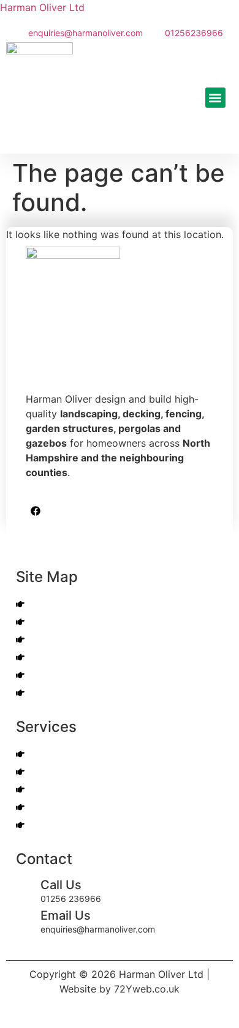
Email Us (65, 915)
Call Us (61, 884)
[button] (215, 98)
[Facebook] (35, 511)
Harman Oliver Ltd (42, 7)
